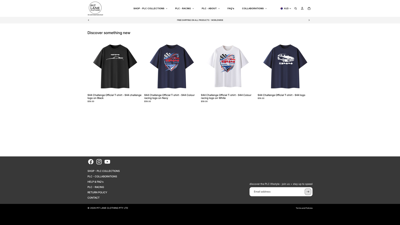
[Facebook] (91, 161)
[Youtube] (107, 161)
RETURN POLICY (97, 192)
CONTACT (94, 197)
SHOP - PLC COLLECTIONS (104, 171)
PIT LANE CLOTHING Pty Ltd (112, 208)
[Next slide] (309, 20)
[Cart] (309, 8)
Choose (253, 87)
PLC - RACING (96, 187)
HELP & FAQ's (96, 181)
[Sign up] (308, 191)
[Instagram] (99, 161)
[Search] (295, 8)
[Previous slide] (88, 20)
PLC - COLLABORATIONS (102, 176)
